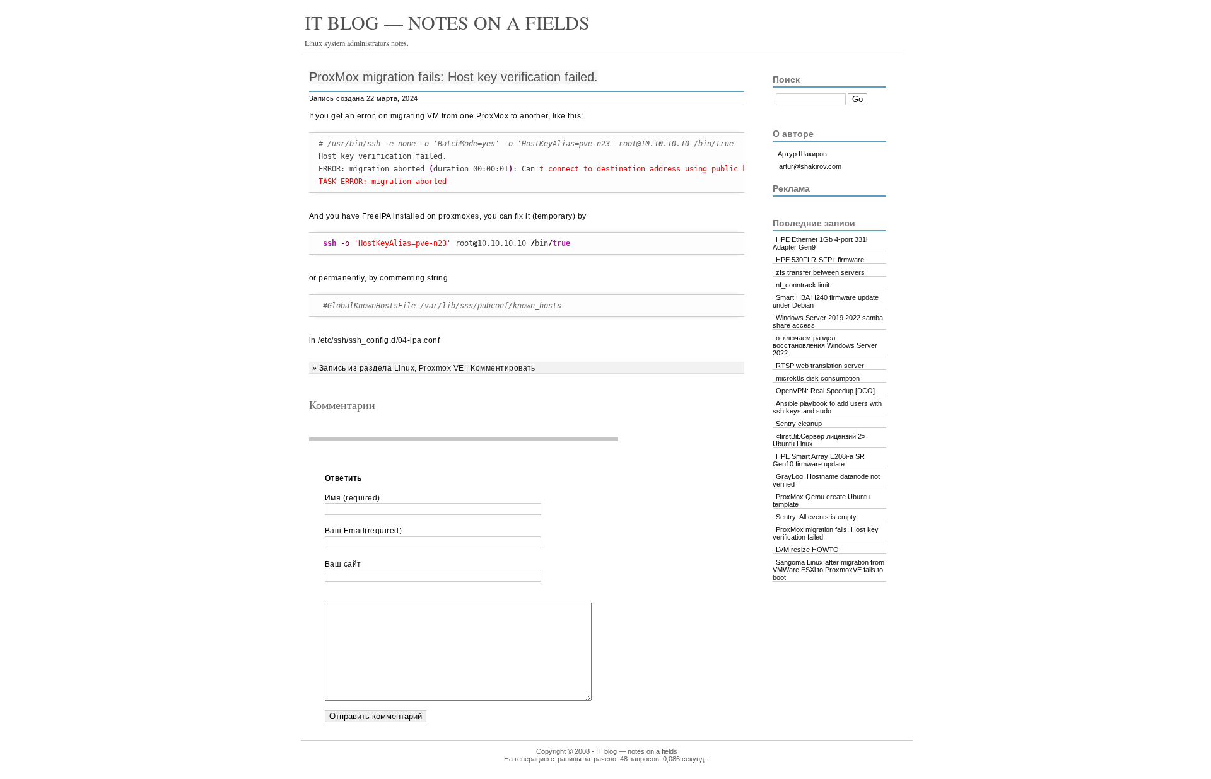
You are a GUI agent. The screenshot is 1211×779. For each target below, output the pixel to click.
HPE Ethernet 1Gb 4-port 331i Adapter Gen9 (820, 243)
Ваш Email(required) (363, 530)
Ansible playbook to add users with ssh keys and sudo (827, 407)
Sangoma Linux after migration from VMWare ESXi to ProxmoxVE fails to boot (828, 569)
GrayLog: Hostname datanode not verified (826, 480)
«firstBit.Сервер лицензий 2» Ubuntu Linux (819, 439)
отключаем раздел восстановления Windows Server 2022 (825, 345)
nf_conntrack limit (802, 285)
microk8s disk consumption (818, 378)
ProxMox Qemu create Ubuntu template (821, 500)
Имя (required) (352, 497)
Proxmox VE (441, 368)
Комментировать (503, 368)
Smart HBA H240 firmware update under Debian (826, 301)
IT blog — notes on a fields (447, 22)
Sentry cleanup (799, 423)
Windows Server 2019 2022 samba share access (828, 321)
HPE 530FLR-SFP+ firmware (820, 259)
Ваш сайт (343, 564)
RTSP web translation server (820, 365)
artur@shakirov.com (810, 166)
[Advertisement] (472, 469)
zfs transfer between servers (820, 272)
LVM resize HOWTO (807, 549)
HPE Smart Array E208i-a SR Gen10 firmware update (819, 460)
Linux (404, 368)
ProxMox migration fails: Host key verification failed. (453, 77)
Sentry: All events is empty (816, 517)
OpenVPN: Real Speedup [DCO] (825, 391)
